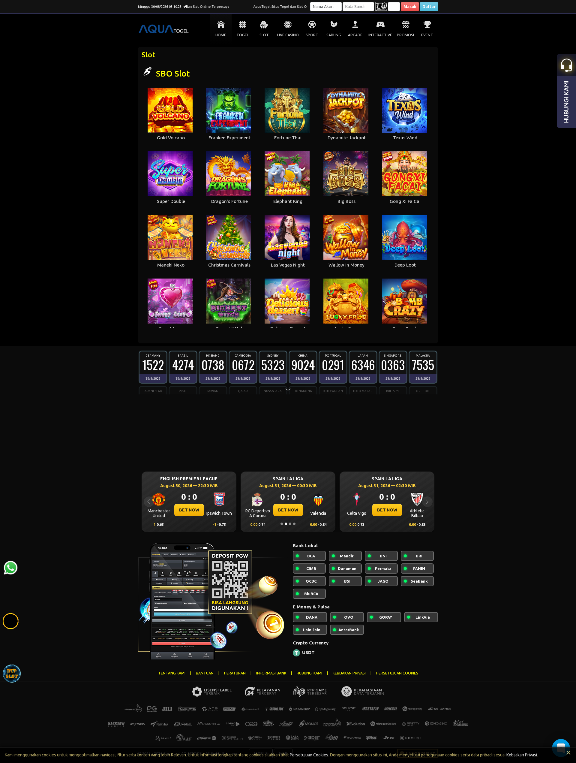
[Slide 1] (281, 524)
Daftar (429, 6)
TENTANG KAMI (171, 673)
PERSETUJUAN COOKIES (397, 673)
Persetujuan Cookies (309, 754)
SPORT (312, 35)
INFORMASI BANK (271, 673)
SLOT (264, 35)
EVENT (427, 35)
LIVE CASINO (288, 35)
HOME (220, 35)
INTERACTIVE (380, 35)
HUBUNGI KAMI (309, 673)
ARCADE (355, 35)
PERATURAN (235, 673)
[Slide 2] (286, 524)
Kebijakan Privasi (521, 754)
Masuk (410, 6)
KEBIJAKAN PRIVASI (349, 673)
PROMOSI (405, 35)
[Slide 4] (294, 524)
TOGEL (242, 35)
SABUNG (333, 35)
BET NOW (189, 510)
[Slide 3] (290, 524)
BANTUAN (205, 673)
